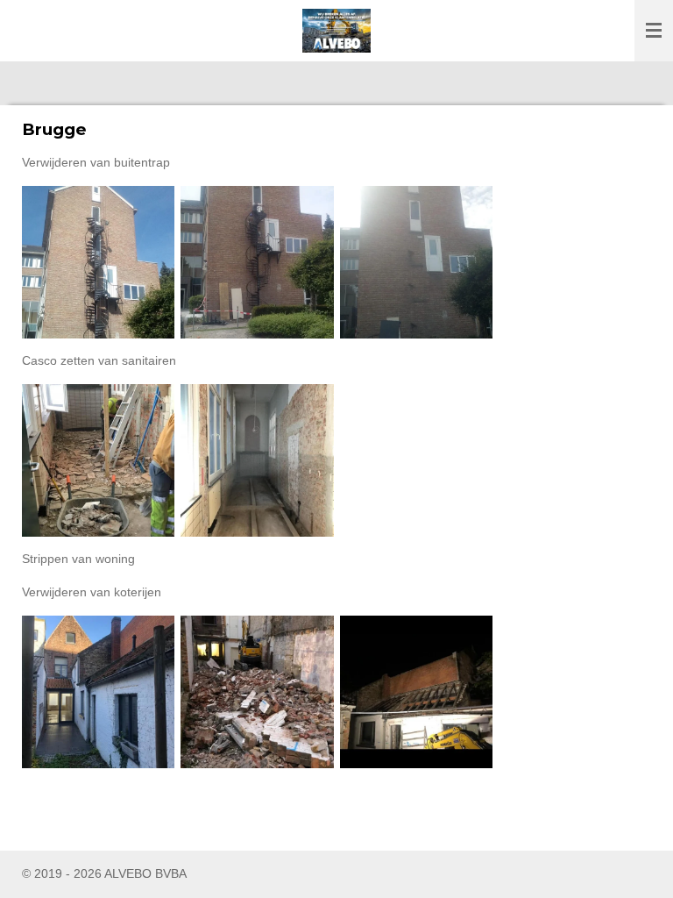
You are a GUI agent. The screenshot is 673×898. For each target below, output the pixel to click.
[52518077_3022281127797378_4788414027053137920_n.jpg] (98, 691)
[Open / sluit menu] (653, 30)
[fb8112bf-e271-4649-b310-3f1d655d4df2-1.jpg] (98, 261)
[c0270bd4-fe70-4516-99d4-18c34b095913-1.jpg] (415, 261)
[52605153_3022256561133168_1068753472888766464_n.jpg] (98, 460)
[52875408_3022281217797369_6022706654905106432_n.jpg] (415, 691)
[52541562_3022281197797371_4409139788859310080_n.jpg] (257, 691)
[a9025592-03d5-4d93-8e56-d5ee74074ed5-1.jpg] (257, 261)
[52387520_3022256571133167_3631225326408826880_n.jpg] (257, 460)
